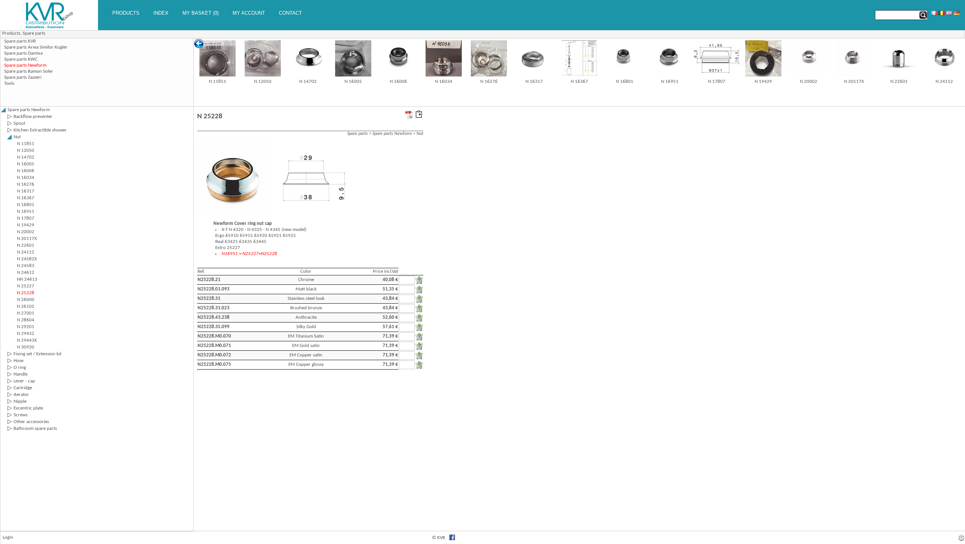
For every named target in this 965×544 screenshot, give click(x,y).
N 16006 (398, 81)
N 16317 (534, 81)
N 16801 (624, 81)
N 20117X (854, 81)
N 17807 (716, 81)
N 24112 (944, 81)
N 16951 (670, 81)
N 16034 (443, 81)
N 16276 (489, 81)
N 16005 (353, 81)
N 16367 (579, 81)
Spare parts (34, 33)
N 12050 (262, 81)
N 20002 (808, 81)
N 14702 (308, 81)
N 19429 (763, 81)
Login (8, 537)
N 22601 (899, 81)
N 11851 (217, 81)
